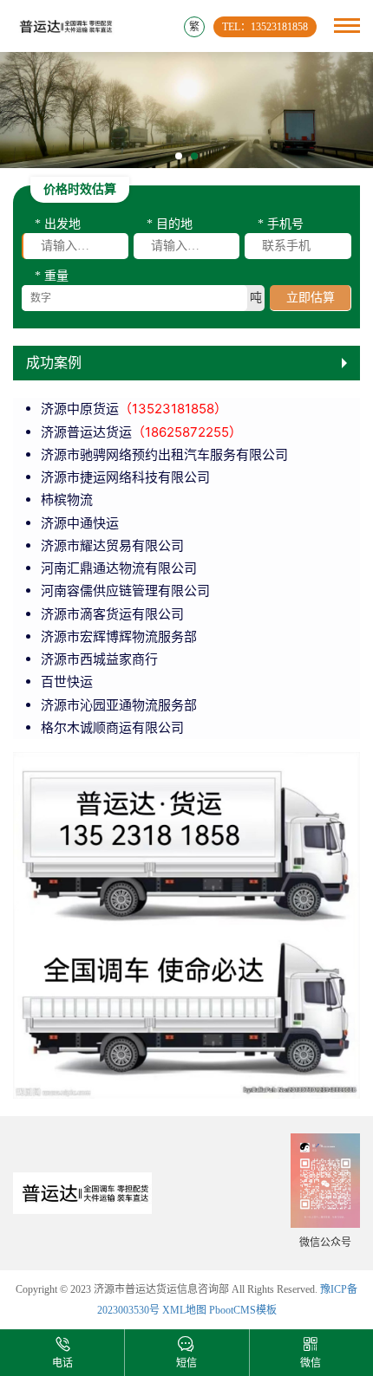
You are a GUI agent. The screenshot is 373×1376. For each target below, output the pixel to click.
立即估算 (310, 297)
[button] (178, 156)
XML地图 (184, 1310)
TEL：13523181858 (265, 27)
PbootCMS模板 (243, 1310)
